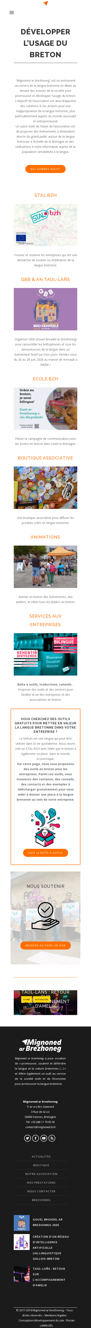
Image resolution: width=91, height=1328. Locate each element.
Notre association (41, 1174)
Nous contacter (41, 1191)
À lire (26, 999)
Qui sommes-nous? (45, 169)
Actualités (41, 999)
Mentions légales (56, 1315)
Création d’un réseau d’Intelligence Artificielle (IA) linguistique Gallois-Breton (51, 1248)
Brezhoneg (41, 1200)
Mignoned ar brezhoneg (48, 1310)
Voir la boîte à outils (45, 852)
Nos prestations (41, 1182)
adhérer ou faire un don (45, 945)
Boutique (41, 1165)
